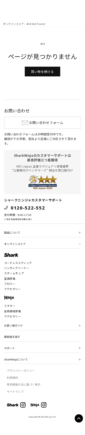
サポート (9, 348)
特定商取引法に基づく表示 (23, 384)
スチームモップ (14, 273)
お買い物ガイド (13, 325)
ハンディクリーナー (16, 268)
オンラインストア (13, 24)
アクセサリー (12, 289)
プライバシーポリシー (21, 371)
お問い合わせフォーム (46, 122)
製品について (12, 232)
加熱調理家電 (12, 311)
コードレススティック (18, 263)
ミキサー (9, 306)
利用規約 (12, 378)
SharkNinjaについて (16, 359)
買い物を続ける (42, 71)
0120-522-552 (28, 208)
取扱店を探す (12, 337)
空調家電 (9, 279)
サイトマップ (15, 391)
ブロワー (9, 284)
